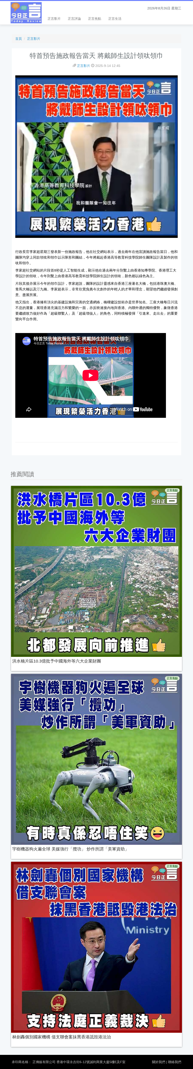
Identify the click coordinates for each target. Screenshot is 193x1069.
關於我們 (158, 1062)
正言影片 (54, 18)
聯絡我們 (174, 1062)
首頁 (18, 39)
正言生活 (114, 18)
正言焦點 (94, 18)
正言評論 (74, 18)
